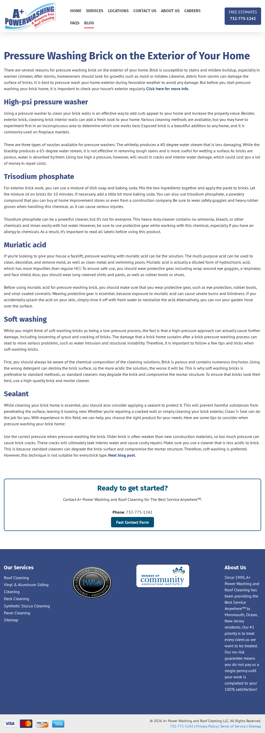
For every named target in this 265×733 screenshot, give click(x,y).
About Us (170, 10)
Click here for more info (167, 88)
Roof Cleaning (16, 577)
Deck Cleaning (16, 598)
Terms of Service (233, 726)
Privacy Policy (206, 726)
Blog (89, 22)
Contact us (144, 10)
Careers (192, 10)
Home (75, 10)
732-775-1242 (243, 15)
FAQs (74, 22)
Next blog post (121, 455)
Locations (118, 10)
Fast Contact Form (132, 522)
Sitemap (11, 619)
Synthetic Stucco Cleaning (27, 605)
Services (94, 10)
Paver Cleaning (17, 612)
